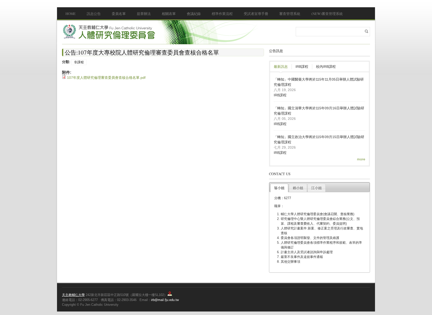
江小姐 (316, 188)
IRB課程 (302, 67)
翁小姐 (279, 188)
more (361, 159)
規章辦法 (144, 13)
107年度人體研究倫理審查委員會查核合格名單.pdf (106, 78)
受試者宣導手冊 (256, 13)
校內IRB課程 (326, 67)
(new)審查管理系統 (327, 13)
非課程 (79, 62)
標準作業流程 (222, 13)
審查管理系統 (289, 13)
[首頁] (109, 32)
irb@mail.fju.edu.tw (165, 300)
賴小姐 (298, 188)
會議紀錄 (194, 13)
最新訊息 (281, 67)
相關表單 (169, 13)
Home (71, 13)
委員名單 (119, 13)
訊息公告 (94, 13)
